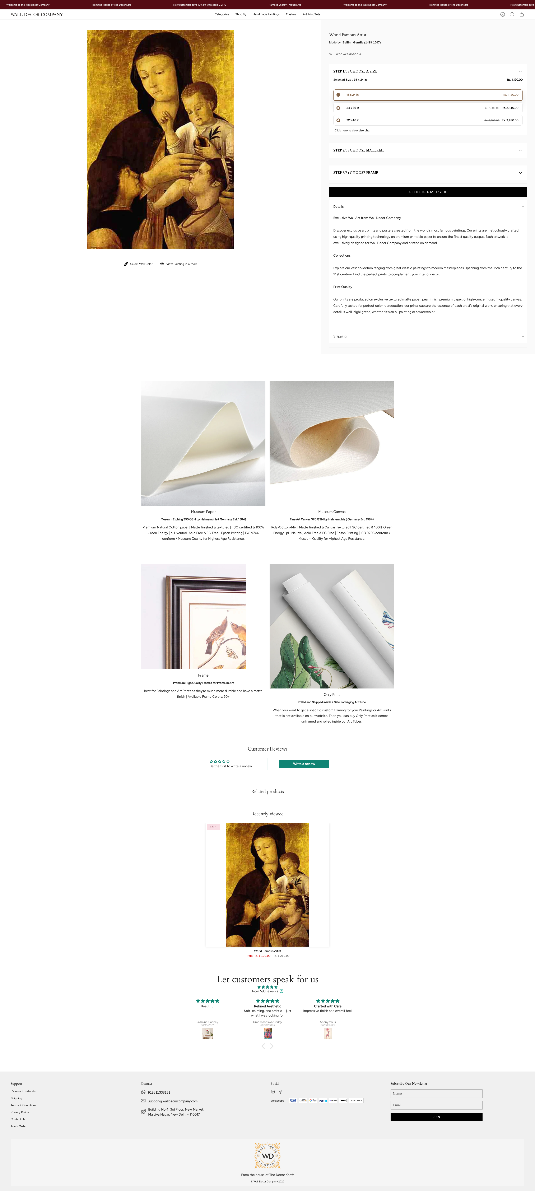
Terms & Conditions (23, 1105)
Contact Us (18, 1119)
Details (338, 207)
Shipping (339, 336)
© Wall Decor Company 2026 (267, 1181)
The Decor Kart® (281, 1175)
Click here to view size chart (353, 130)
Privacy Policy (20, 1112)
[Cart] (522, 14)
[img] (267, 987)
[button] (221, 14)
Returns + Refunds (23, 1091)
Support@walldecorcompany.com (172, 1101)
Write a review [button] (304, 764)
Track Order (19, 1126)
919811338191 (159, 1092)
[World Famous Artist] (267, 885)
